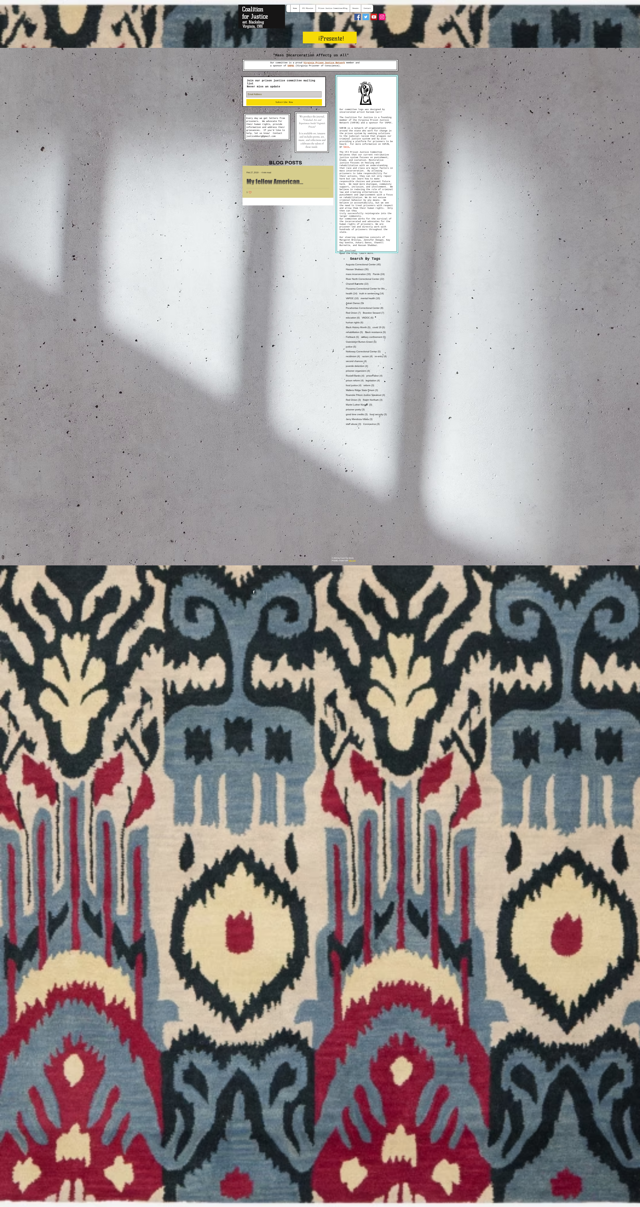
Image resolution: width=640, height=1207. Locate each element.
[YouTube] (374, 17)
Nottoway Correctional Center (363, 351)
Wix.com (352, 561)
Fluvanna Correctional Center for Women (367, 288)
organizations (377, 128)
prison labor (374, 375)
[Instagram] (382, 17)
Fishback (352, 337)
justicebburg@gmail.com (261, 136)
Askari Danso (355, 303)
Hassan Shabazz (357, 269)
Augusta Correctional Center (363, 264)
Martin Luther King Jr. (359, 404)
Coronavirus (371, 424)
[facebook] (254, 592)
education (353, 317)
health (351, 293)
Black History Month (358, 327)
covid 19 (378, 327)
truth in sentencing (371, 293)
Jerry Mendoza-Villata (359, 419)
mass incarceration (358, 274)
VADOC (368, 317)
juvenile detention (357, 366)
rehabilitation (354, 332)
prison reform (355, 380)
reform (369, 385)
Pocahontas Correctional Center (364, 308)
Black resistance (375, 332)
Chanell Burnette (357, 283)
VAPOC (352, 298)
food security (378, 414)
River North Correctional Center (365, 279)
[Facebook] (357, 17)
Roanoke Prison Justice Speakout (365, 395)
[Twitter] (365, 17)
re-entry (381, 356)
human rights (354, 322)
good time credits (357, 414)
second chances (356, 361)
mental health (370, 298)
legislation (373, 380)
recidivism (353, 356)
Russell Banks (355, 375)
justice (351, 346)
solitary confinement (373, 337)
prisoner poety (355, 409)
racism (367, 356)
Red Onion (353, 312)
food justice (354, 385)
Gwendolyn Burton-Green (361, 341)
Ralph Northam (372, 399)
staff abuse (353, 424)
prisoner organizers (358, 370)
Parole (379, 274)
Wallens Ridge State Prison (362, 390)
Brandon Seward (373, 312)
